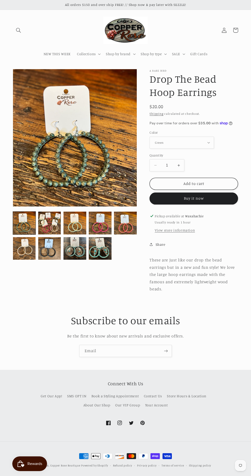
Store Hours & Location (186, 396)
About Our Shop (96, 405)
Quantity (156, 155)
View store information (175, 230)
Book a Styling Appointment (115, 396)
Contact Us (153, 396)
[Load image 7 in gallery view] (49, 248)
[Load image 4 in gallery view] (100, 223)
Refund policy (122, 465)
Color (154, 132)
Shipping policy (200, 465)
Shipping (156, 114)
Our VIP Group (127, 405)
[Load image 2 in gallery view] (49, 223)
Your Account (156, 405)
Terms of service (173, 465)
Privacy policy (146, 465)
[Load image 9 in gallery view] (100, 248)
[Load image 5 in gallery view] (125, 223)
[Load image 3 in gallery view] (74, 223)
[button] (18, 30)
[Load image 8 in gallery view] (74, 248)
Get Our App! (51, 396)
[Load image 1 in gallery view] (24, 223)
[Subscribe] (166, 351)
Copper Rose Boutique (65, 465)
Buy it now (194, 198)
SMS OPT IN (76, 396)
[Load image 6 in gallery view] (24, 248)
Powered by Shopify (94, 465)
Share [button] (160, 244)
